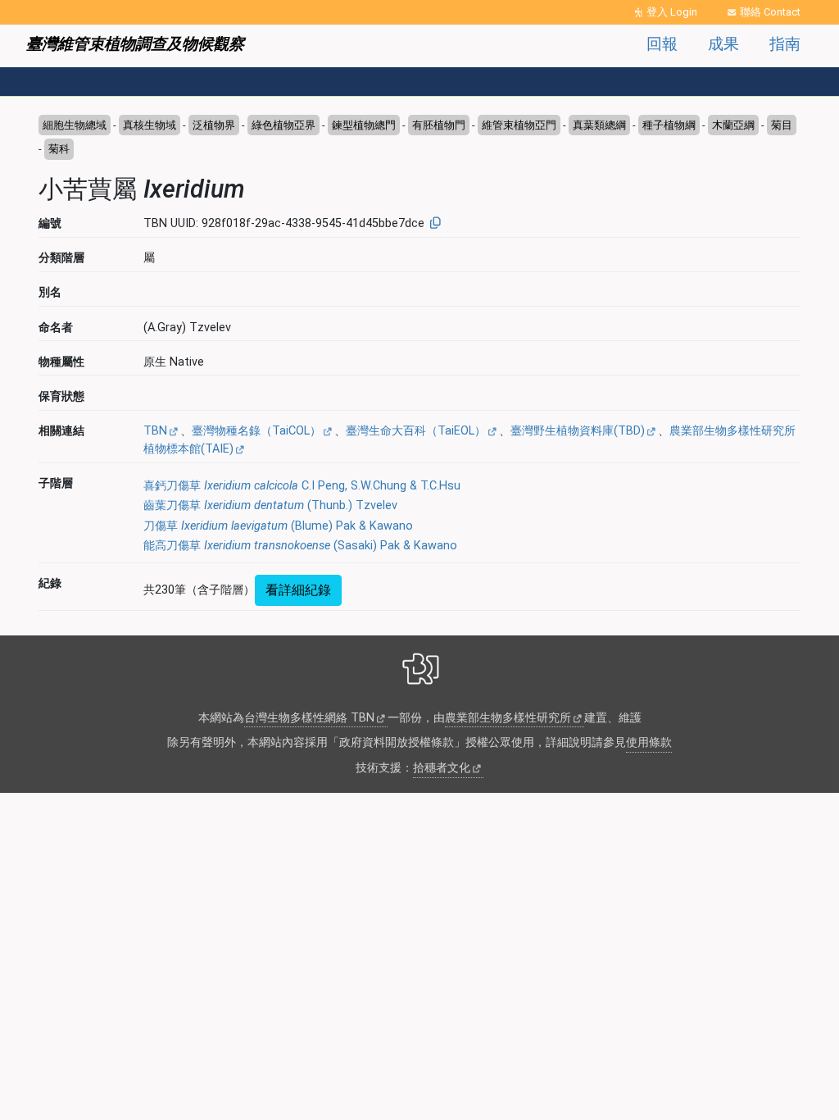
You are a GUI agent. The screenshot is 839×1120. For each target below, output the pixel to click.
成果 (723, 43)
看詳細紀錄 (298, 590)
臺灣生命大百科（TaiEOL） (416, 431)
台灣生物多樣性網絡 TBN (309, 718)
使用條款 (649, 742)
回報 (662, 43)
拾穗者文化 (441, 768)
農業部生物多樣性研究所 (508, 718)
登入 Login (671, 12)
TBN (155, 431)
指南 (784, 43)
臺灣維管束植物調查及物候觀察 (135, 43)
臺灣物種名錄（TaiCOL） (256, 431)
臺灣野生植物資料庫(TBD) (577, 431)
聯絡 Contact (770, 12)
